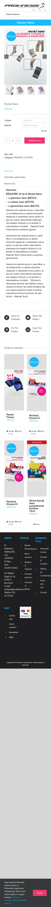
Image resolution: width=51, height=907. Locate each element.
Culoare (7, 120)
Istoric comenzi (12, 626)
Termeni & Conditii (43, 560)
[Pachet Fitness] (14, 382)
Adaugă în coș (34, 140)
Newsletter (12, 632)
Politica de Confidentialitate (43, 572)
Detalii (19, 431)
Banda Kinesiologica (28, 547)
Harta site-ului (42, 584)
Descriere (8, 171)
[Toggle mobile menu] (45, 10)
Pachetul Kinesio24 (12, 503)
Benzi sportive (28, 555)
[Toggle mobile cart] (33, 10)
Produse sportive (28, 576)
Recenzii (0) (9, 183)
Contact (43, 592)
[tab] (25, 171)
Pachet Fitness (10, 416)
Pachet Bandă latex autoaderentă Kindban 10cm (36, 506)
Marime (7, 125)
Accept (40, 893)
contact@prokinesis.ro (14, 589)
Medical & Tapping (28, 565)
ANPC (11, 637)
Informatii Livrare (43, 550)
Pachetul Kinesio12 (34, 417)
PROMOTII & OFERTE (23, 157)
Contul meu (12, 617)
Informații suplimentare (15, 177)
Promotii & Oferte (28, 586)
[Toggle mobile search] (39, 10)
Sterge (44, 130)
